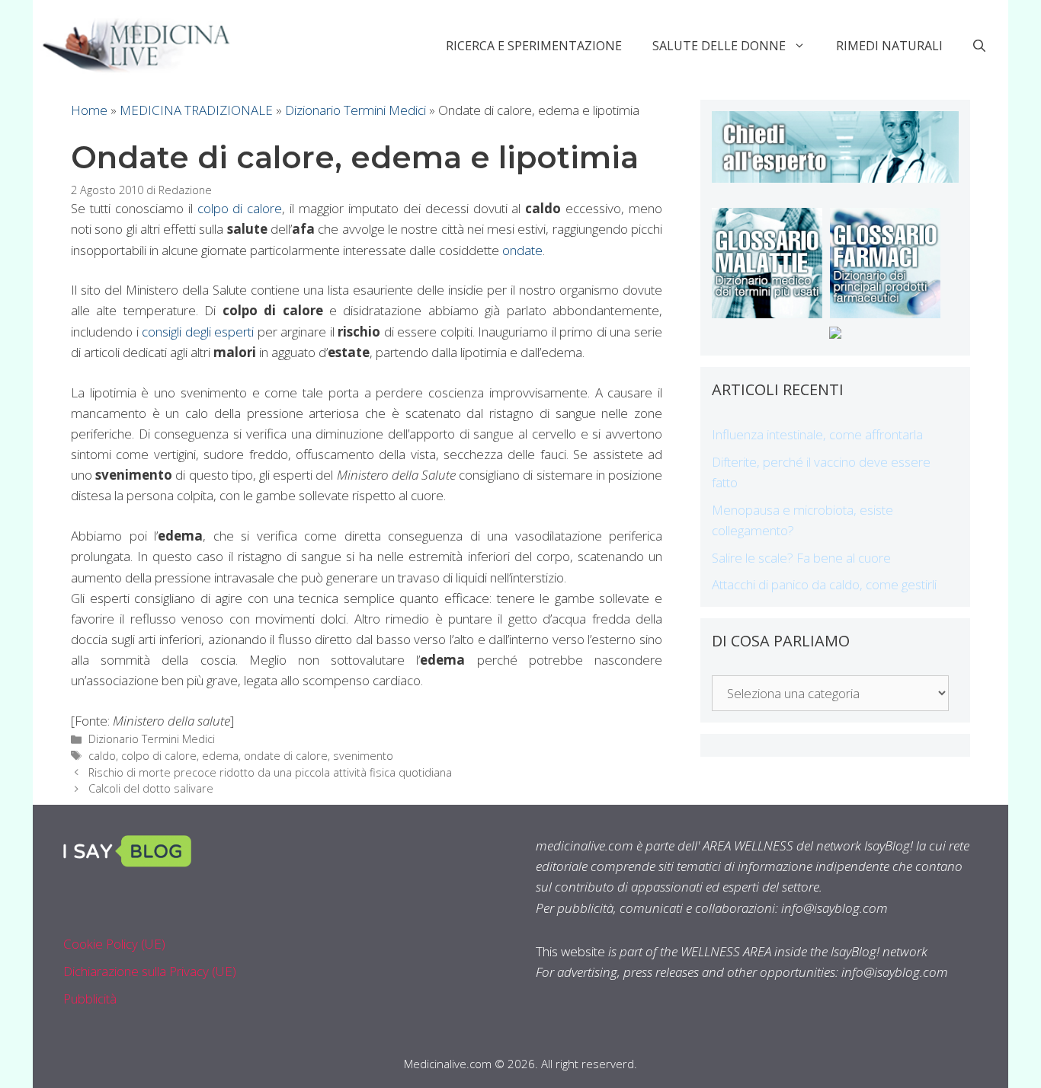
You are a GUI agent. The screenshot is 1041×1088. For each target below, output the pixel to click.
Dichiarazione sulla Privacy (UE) (149, 971)
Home (89, 110)
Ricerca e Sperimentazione (534, 45)
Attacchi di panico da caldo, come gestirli (824, 584)
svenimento (363, 755)
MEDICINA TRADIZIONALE (196, 110)
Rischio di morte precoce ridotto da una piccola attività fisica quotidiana (270, 772)
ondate (522, 250)
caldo (102, 755)
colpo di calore (240, 208)
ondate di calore (286, 755)
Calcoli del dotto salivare (150, 788)
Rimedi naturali (889, 45)
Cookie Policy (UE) (114, 943)
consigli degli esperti (198, 331)
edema (220, 755)
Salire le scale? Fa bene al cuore (801, 557)
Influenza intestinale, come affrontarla (817, 434)
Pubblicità (90, 998)
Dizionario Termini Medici (355, 110)
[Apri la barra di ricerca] (979, 46)
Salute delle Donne (719, 45)
